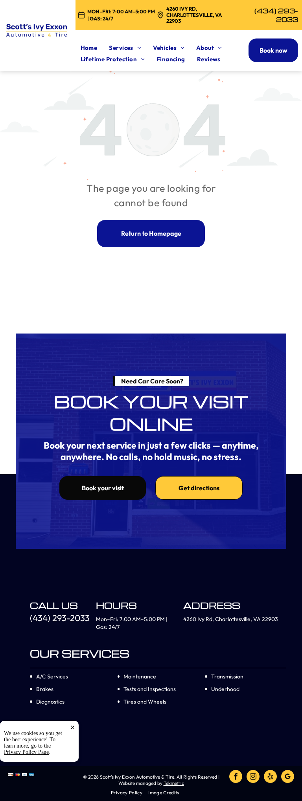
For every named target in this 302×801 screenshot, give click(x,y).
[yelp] (270, 777)
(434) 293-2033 (276, 15)
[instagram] (253, 777)
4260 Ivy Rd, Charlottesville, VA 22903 (194, 14)
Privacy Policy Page (26, 752)
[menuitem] (95, 47)
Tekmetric (174, 783)
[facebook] (235, 777)
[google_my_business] (287, 777)
